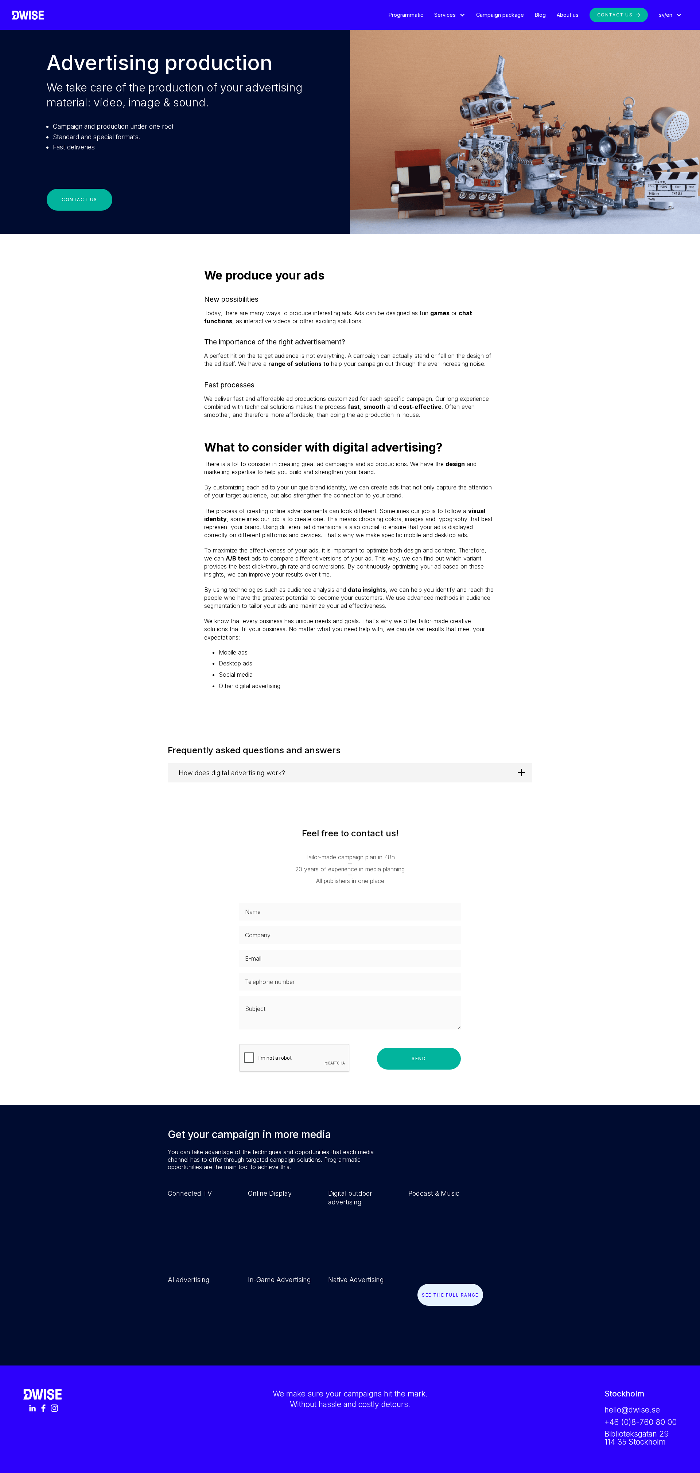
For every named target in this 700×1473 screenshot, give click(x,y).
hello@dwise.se (632, 1409)
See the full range (450, 1295)
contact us (79, 199)
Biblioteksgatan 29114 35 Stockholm (636, 1438)
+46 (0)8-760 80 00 (640, 1422)
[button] (450, 15)
